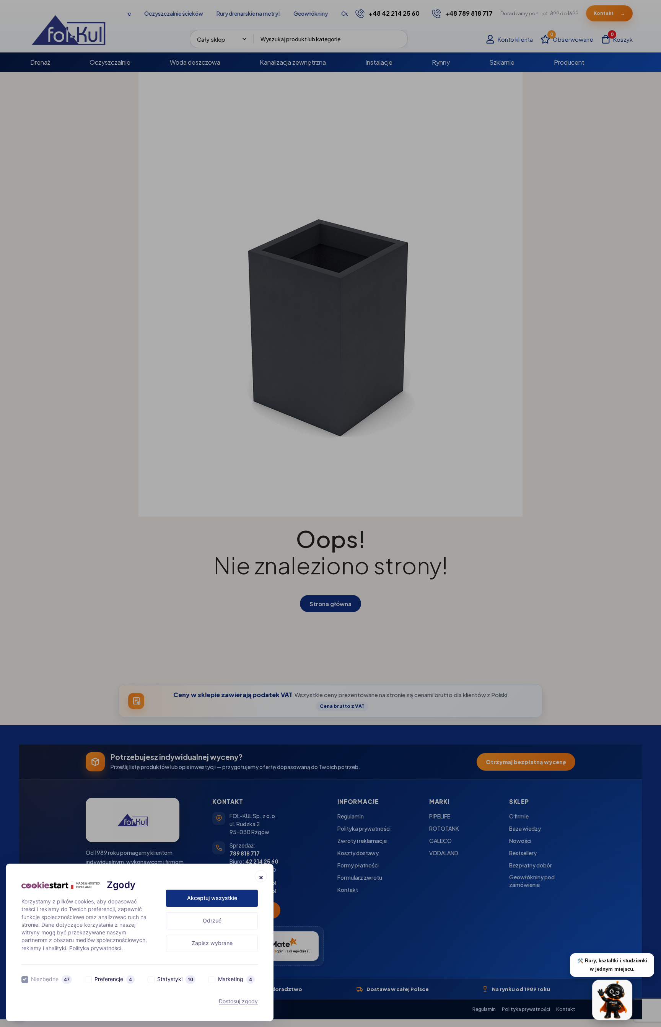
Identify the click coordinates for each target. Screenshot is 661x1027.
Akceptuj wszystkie (212, 898)
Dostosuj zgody (238, 1001)
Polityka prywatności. (96, 948)
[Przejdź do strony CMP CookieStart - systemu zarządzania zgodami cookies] (60, 885)
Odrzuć (212, 920)
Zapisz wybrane (212, 943)
